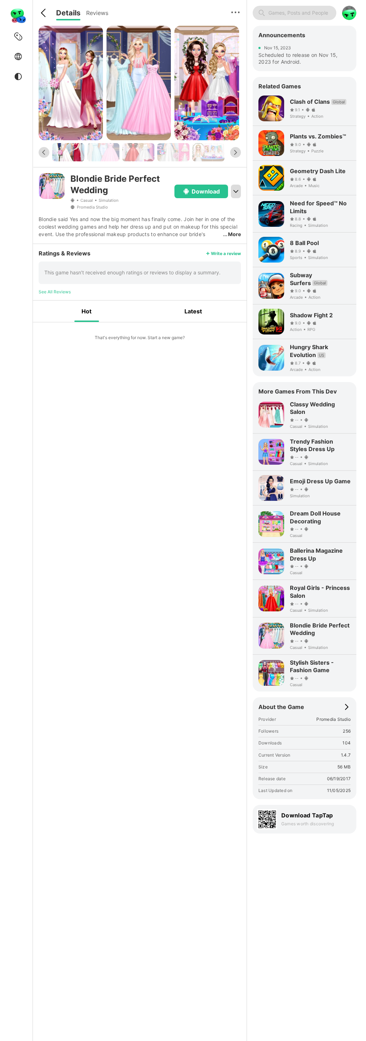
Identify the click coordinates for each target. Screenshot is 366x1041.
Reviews (97, 12)
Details (68, 13)
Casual (86, 200)
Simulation (108, 200)
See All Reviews (55, 291)
